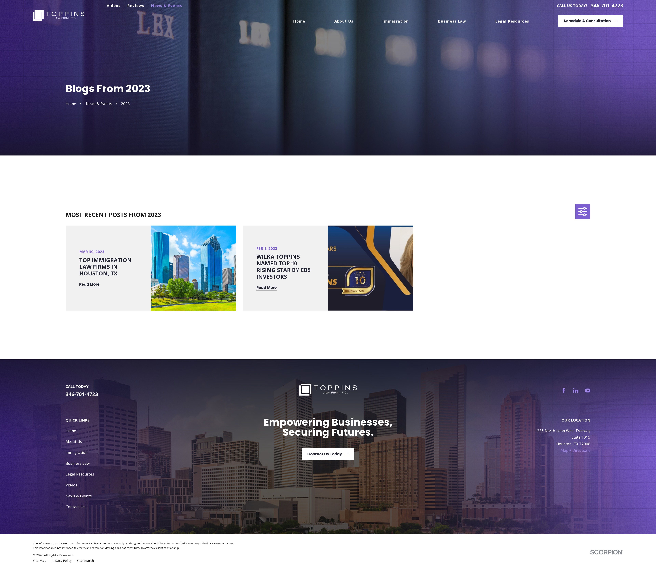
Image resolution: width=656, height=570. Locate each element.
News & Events (166, 5)
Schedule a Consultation (587, 21)
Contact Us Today (324, 454)
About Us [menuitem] (343, 21)
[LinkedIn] (575, 390)
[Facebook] (563, 390)
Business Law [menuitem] (452, 21)
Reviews (135, 5)
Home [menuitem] (299, 21)
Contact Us (75, 506)
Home (71, 430)
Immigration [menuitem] (395, 21)
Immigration (77, 452)
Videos (113, 5)
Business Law (78, 463)
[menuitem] (39, 560)
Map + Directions (575, 450)
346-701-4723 (607, 5)
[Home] (58, 15)
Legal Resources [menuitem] (512, 21)
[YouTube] (587, 390)
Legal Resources (80, 474)
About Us (74, 441)
